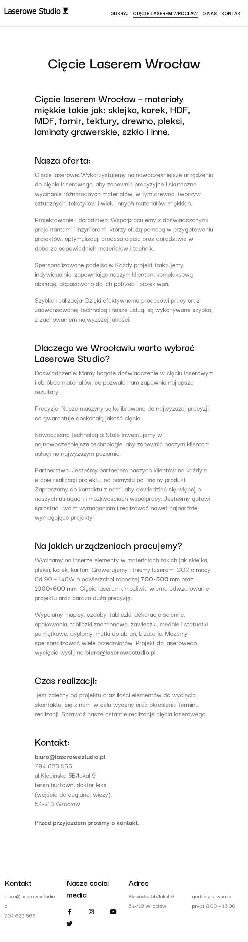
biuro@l (46, 756)
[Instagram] (91, 912)
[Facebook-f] (70, 912)
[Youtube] (113, 912)
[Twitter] (70, 924)
